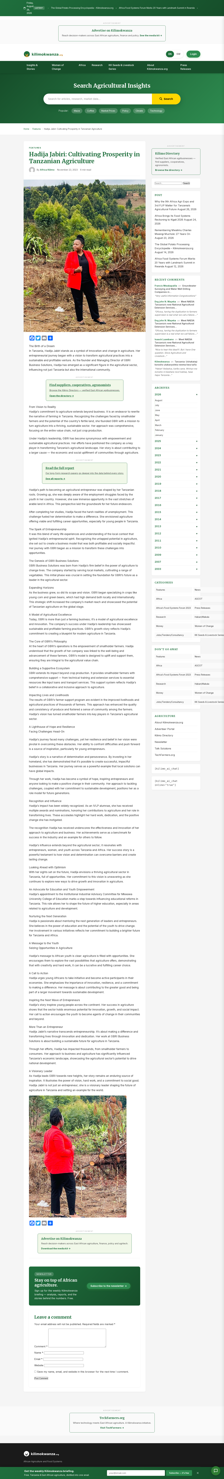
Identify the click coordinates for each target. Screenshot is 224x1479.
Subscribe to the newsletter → (109, 1285)
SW (178, 53)
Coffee (90, 110)
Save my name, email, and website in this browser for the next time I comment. (83, 1371)
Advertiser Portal (164, 729)
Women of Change (58, 67)
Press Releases (185, 67)
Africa (82, 65)
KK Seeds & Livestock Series (121, 67)
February (159, 430)
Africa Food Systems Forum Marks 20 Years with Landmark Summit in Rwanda (84, 8)
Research (97, 65)
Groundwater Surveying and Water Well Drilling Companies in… (175, 288)
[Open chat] (215, 1470)
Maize (77, 110)
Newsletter (161, 741)
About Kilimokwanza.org (157, 67)
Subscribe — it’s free (179, 1473)
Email (38, 1359)
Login (193, 53)
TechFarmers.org (165, 754)
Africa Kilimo (47, 169)
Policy (125, 110)
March (158, 425)
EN (170, 53)
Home (26, 129)
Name (38, 1352)
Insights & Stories (32, 67)
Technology (156, 110)
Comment (41, 1346)
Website (38, 1365)
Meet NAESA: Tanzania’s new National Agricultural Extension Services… (175, 304)
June (157, 410)
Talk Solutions (163, 748)
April (157, 420)
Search (186, 183)
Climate (139, 110)
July (157, 405)
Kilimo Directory (164, 735)
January (159, 435)
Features (36, 129)
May (157, 415)
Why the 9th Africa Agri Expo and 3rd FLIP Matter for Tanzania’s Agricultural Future (174, 205)
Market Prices (108, 110)
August (158, 400)
